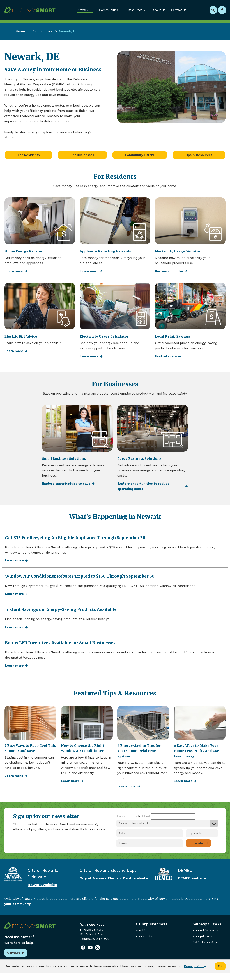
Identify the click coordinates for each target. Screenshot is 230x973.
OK (220, 966)
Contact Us (178, 10)
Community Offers (139, 155)
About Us (158, 10)
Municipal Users (202, 936)
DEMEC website (192, 878)
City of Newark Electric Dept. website (114, 878)
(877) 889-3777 (92, 925)
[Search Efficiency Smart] (213, 10)
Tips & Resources (198, 155)
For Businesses (82, 155)
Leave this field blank (134, 816)
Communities (41, 31)
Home (20, 31)
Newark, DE (85, 10)
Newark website (42, 885)
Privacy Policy (144, 936)
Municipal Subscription (206, 930)
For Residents (29, 155)
